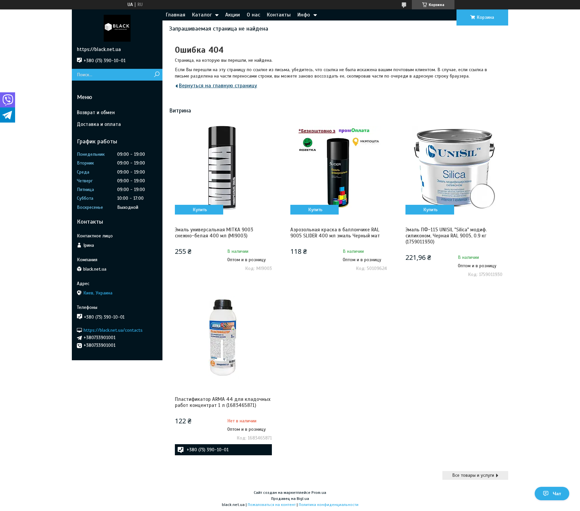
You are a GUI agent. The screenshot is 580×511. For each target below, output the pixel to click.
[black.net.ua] (117, 27)
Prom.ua (318, 492)
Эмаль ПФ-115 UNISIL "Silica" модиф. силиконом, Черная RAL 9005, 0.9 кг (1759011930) (446, 236)
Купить (200, 210)
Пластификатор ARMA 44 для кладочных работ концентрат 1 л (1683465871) (223, 402)
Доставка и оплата (99, 124)
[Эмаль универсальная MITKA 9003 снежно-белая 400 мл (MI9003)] (223, 168)
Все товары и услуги (473, 475)
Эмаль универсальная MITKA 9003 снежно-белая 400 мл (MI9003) (214, 233)
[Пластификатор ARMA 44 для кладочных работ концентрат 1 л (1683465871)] (223, 337)
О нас (253, 14)
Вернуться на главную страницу (218, 85)
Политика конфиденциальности (328, 504)
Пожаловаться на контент (272, 504)
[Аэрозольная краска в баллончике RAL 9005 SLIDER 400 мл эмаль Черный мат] (338, 168)
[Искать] (156, 75)
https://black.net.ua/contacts (113, 330)
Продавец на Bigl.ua (290, 498)
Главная (175, 14)
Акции (232, 14)
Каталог (202, 14)
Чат (557, 493)
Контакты (279, 14)
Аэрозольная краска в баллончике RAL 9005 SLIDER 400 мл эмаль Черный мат (335, 233)
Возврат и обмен (96, 112)
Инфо (303, 14)
